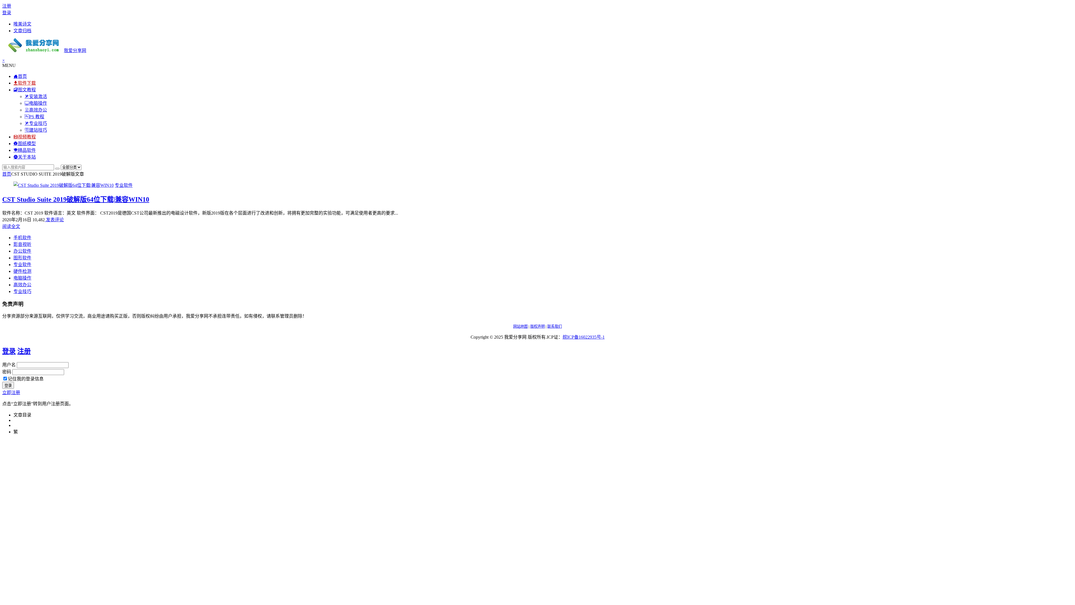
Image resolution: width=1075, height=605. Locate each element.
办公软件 (22, 251)
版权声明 (537, 326)
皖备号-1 (584, 337)
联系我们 (554, 326)
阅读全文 (11, 226)
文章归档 (22, 30)
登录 (6, 12)
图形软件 (22, 257)
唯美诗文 (22, 24)
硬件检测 (22, 271)
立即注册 (11, 392)
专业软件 (124, 185)
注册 (6, 6)
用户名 (9, 364)
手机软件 (22, 237)
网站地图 (520, 326)
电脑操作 (22, 278)
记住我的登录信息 (26, 378)
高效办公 (22, 284)
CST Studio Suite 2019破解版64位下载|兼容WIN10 (75, 199)
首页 (6, 174)
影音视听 (22, 244)
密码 (6, 371)
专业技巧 (22, 291)
